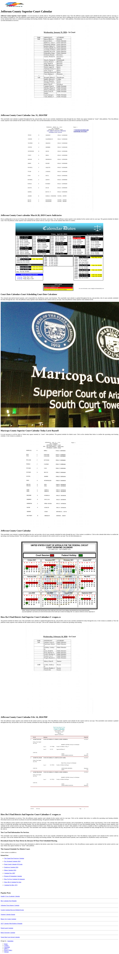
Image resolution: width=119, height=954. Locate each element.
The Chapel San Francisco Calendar (14, 858)
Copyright (7, 947)
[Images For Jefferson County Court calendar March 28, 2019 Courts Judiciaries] (59, 167)
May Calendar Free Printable (9, 901)
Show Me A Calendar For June (12, 882)
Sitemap (6, 952)
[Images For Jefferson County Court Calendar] (59, 483)
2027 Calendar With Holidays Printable (11, 923)
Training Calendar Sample (8, 914)
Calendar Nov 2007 (9, 873)
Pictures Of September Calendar (13, 876)
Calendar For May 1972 (10, 885)
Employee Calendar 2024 (11, 867)
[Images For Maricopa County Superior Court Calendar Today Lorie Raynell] (59, 365)
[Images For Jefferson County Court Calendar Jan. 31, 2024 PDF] (59, 67)
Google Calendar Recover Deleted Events (12, 910)
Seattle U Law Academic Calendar (10, 896)
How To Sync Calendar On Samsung (14, 879)
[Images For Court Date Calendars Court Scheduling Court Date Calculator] (59, 257)
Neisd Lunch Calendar (7, 928)
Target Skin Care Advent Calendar (10, 937)
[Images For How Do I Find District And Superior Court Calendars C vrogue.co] (59, 576)
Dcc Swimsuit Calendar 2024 (12, 861)
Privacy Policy (8, 950)
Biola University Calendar (8, 932)
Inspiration (10, 941)
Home (6, 944)
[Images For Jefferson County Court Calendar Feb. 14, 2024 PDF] (59, 669)
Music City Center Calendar (8, 919)
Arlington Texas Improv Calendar (10, 905)
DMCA (6, 948)
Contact (6, 945)
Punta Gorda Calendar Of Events (13, 864)
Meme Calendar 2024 (10, 870)
